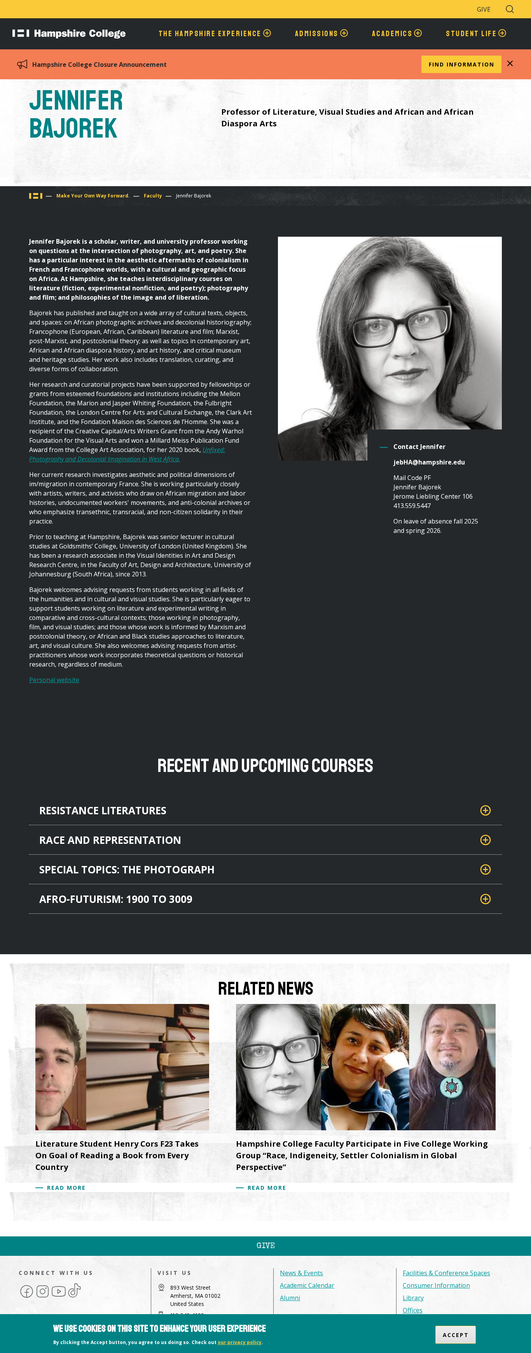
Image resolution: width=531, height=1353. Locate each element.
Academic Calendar (307, 1285)
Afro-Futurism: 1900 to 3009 (115, 899)
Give (484, 9)
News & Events (301, 1273)
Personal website (54, 680)
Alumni (290, 1298)
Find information (461, 64)
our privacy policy (240, 1342)
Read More (66, 1187)
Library (413, 1298)
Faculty (153, 195)
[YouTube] (59, 1297)
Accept (456, 1334)
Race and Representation (110, 840)
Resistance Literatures (102, 810)
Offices (413, 1310)
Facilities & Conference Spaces (446, 1273)
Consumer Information (436, 1285)
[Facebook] (27, 1297)
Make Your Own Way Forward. (93, 195)
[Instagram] (43, 1297)
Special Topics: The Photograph (127, 869)
